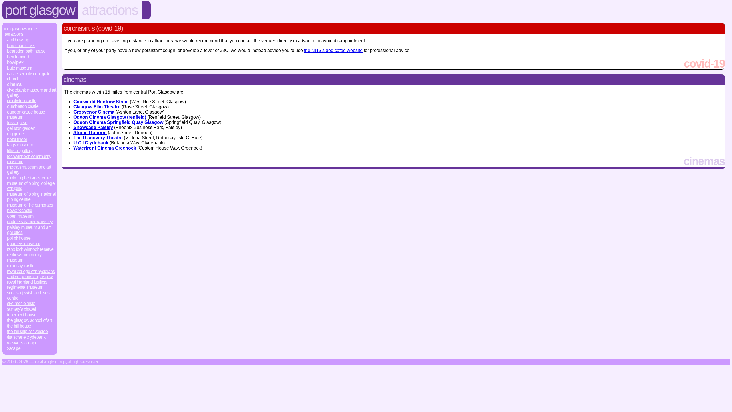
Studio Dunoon (90, 132)
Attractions (110, 10)
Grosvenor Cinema (93, 112)
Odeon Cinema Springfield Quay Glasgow (118, 122)
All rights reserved (83, 361)
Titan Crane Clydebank (26, 337)
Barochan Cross (21, 45)
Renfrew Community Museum (24, 257)
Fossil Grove (17, 122)
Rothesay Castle (20, 265)
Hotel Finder (17, 139)
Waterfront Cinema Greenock (104, 148)
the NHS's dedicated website (333, 50)
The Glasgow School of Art (29, 320)
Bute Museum (19, 68)
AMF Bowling (18, 39)
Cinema (14, 84)
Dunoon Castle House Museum (26, 115)
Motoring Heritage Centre (29, 177)
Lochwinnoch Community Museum (29, 159)
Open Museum (20, 216)
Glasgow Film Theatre (96, 106)
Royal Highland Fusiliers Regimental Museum (27, 285)
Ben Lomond (18, 56)
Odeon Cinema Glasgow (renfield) (109, 117)
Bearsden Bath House (26, 51)
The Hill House (19, 326)
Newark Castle (19, 210)
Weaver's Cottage (22, 342)
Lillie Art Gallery (20, 150)
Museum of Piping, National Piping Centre (31, 197)
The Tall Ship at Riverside (27, 331)
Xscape (13, 348)
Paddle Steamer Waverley (30, 221)
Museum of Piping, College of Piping (31, 186)
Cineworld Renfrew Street (101, 101)
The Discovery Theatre (98, 137)
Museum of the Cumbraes (30, 205)
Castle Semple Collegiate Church (29, 76)
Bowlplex (15, 62)
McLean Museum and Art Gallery (29, 170)
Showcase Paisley (93, 127)
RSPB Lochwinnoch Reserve (30, 249)
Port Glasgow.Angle (20, 28)
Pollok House (18, 238)
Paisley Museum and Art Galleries (28, 230)
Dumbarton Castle (22, 106)
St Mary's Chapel (21, 309)
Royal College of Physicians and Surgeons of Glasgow (31, 274)
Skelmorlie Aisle (21, 303)
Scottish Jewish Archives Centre (28, 295)
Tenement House (22, 314)
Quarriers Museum (23, 243)
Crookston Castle (21, 100)
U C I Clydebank (90, 142)
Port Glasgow (40, 10)
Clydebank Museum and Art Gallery (31, 93)
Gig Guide (15, 133)
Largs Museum (20, 144)
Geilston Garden (21, 128)
